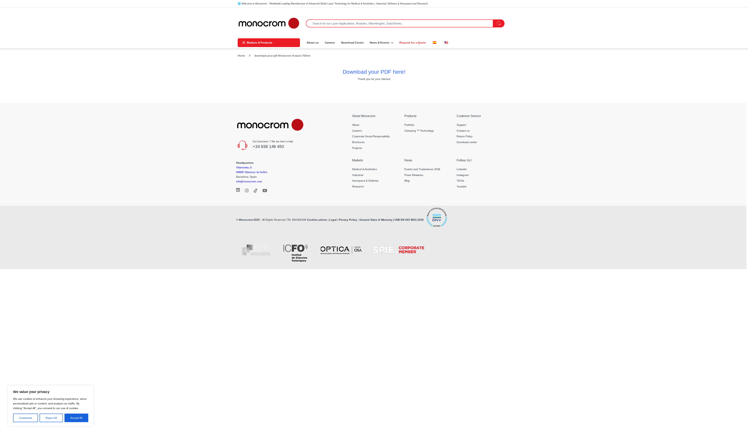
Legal (333, 219)
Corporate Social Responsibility (371, 136)
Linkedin (462, 169)
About (355, 124)
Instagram (463, 175)
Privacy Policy (348, 219)
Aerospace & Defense (365, 180)
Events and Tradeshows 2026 (422, 169)
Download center (467, 142)
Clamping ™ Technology (419, 130)
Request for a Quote (412, 42)
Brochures (358, 142)
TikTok (460, 180)
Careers (330, 42)
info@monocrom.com (249, 181)
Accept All (76, 417)
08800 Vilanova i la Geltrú (251, 172)
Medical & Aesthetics (364, 169)
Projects (357, 148)
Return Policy (465, 136)
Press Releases (413, 175)
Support (461, 124)
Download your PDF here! (374, 72)
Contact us (463, 130)
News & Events (379, 42)
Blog (407, 180)
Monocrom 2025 (249, 219)
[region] (51, 405)
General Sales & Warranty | (376, 219)
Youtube (462, 186)
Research (358, 186)
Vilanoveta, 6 (244, 167)
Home (241, 55)
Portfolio (409, 124)
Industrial (357, 175)
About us (312, 42)
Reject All (51, 417)
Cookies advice (317, 219)
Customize (25, 417)
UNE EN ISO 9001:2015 (409, 219)
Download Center (352, 42)
